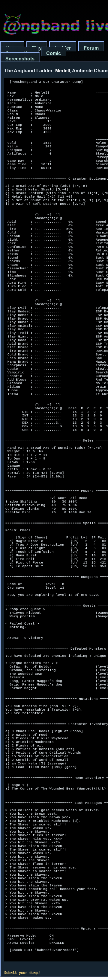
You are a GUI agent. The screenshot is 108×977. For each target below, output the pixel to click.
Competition (19, 53)
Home (12, 48)
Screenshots (19, 58)
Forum (91, 48)
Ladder (63, 48)
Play (37, 48)
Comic (53, 53)
